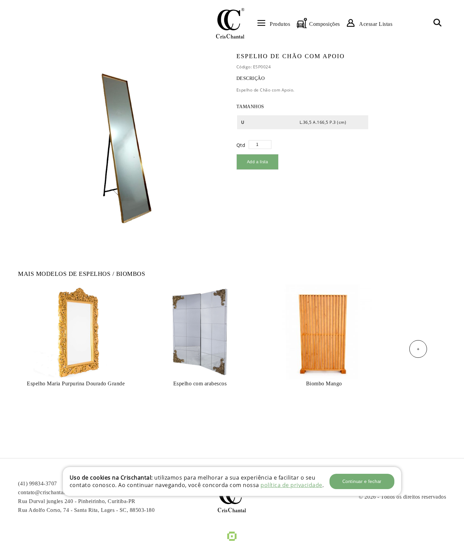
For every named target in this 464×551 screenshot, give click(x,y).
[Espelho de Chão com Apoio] (122, 146)
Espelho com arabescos (200, 383)
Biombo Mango (324, 383)
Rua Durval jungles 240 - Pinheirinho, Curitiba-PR (77, 501)
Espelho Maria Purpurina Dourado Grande (76, 383)
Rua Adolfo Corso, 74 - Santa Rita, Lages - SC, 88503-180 (86, 510)
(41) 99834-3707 (37, 483)
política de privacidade (291, 485)
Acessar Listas (375, 24)
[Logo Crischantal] (230, 23)
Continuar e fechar (361, 481)
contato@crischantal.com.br (50, 492)
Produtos (280, 24)
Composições (324, 24)
